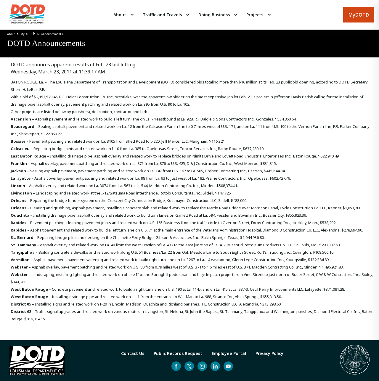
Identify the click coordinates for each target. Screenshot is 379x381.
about (11, 34)
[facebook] (176, 366)
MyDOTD (25, 34)
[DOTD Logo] (27, 15)
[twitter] (189, 366)
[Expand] (132, 15)
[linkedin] (215, 366)
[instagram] (202, 366)
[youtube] (228, 366)
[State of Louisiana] (355, 360)
